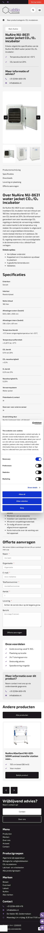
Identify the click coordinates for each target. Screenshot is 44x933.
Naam (5, 554)
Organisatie (8, 563)
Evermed (6, 885)
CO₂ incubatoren (10, 864)
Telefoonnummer (10, 582)
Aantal (6, 591)
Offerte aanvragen (11, 186)
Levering (7, 601)
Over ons (6, 840)
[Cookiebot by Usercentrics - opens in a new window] (32, 423)
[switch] (38, 465)
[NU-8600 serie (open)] (22, 117)
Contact (6, 847)
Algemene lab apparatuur (14, 858)
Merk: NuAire (13, 29)
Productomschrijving (12, 170)
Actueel (6, 843)
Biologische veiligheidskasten (15, 861)
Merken (6, 837)
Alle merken (8, 895)
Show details (32, 487)
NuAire (6, 891)
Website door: (12, 925)
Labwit (6, 888)
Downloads (7, 178)
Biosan (5, 882)
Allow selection (22, 501)
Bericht (6, 610)
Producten (7, 834)
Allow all (22, 494)
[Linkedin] (39, 928)
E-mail (6, 573)
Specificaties (8, 174)
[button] (39, 10)
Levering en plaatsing (12, 182)
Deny (22, 508)
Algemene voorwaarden (12, 929)
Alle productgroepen (11, 871)
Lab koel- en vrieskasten (13, 867)
